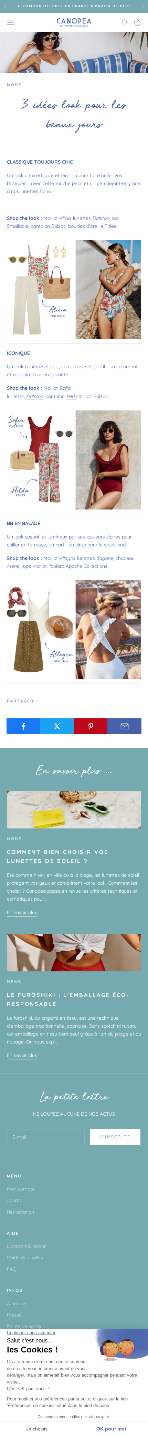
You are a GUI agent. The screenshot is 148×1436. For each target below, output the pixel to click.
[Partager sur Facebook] (23, 726)
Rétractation (20, 1212)
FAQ (12, 1269)
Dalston (100, 218)
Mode (14, 84)
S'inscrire (115, 1136)
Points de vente (24, 1326)
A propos (17, 1303)
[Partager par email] (124, 726)
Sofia (64, 388)
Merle (13, 566)
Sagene (104, 558)
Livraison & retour (26, 1246)
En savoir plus (22, 912)
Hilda (71, 396)
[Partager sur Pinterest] (91, 726)
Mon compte (21, 1189)
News (14, 981)
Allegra (67, 558)
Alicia (65, 218)
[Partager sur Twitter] (57, 726)
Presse (14, 1315)
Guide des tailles (25, 1257)
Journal (15, 1200)
